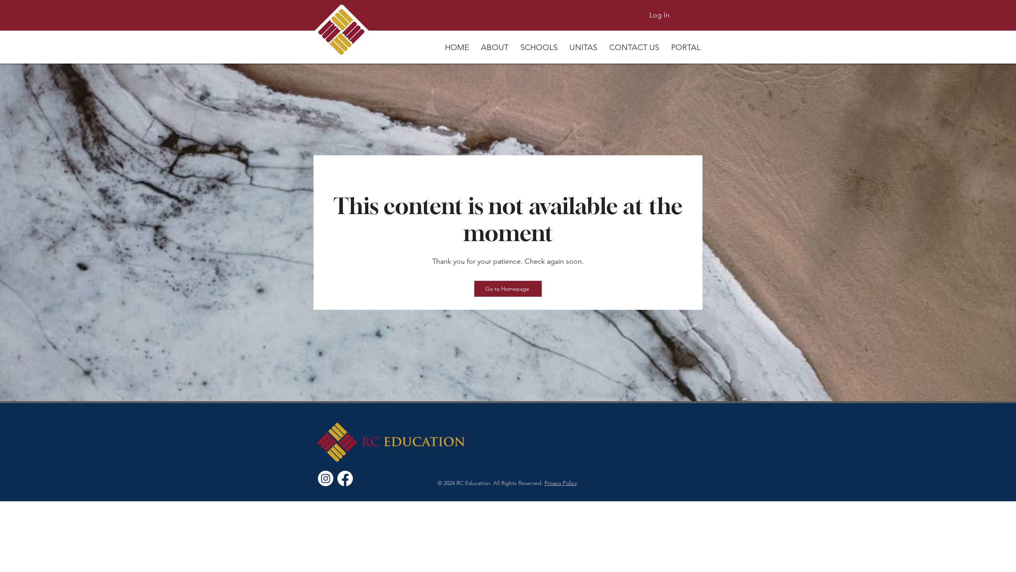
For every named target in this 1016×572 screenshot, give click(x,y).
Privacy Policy (561, 483)
